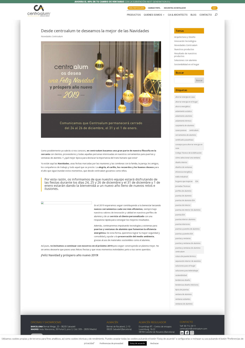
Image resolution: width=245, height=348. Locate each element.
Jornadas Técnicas (182, 186)
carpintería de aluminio (184, 125)
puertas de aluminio (183, 195)
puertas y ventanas (183, 238)
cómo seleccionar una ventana (187, 157)
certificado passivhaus (184, 140)
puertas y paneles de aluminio (187, 229)
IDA (196, 181)
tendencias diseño (182, 280)
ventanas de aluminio (184, 304)
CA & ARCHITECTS (177, 14)
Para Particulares (136, 8)
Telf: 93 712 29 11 (188, 326)
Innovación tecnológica (185, 41)
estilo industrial (181, 176)
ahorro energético (182, 106)
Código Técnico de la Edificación (188, 153)
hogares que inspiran (184, 181)
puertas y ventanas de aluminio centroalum (187, 250)
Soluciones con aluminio (185, 60)
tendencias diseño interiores (186, 285)
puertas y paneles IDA (184, 234)
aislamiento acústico (183, 111)
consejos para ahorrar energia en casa (188, 146)
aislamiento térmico (183, 121)
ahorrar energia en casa (185, 97)
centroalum (193, 130)
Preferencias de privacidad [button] (111, 343)
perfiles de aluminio (183, 191)
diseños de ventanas (183, 167)
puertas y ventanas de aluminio (187, 243)
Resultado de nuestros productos (185, 54)
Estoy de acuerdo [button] (137, 343)
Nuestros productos (184, 49)
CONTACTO (205, 14)
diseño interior (181, 162)
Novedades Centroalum (52, 36)
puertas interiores (182, 224)
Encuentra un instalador (175, 8)
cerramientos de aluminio (185, 135)
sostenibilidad (181, 275)
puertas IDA (180, 215)
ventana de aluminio (183, 294)
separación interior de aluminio (188, 261)
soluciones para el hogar (185, 266)
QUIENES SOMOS (153, 14)
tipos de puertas (182, 289)
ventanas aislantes (182, 299)
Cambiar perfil (154, 8)
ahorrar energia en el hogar (186, 102)
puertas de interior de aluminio (187, 210)
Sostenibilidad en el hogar (186, 64)
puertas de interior (183, 205)
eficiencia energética (183, 172)
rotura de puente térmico (185, 256)
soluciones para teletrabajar (186, 270)
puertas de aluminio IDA (185, 200)
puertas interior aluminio (185, 219)
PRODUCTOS (134, 14)
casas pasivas (180, 130)
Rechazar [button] (154, 343)
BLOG (193, 14)
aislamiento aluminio (183, 116)
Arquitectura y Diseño (184, 36)
